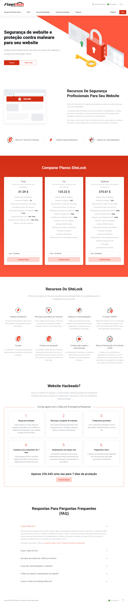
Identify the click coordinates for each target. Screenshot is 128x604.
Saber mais (29, 63)
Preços (11, 63)
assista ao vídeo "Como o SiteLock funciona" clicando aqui (64, 543)
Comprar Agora (23, 259)
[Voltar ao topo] (123, 600)
